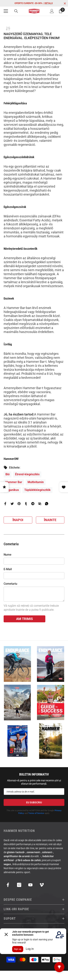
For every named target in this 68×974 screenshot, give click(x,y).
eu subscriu (34, 802)
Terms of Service (36, 813)
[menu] (6, 11)
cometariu (10, 583)
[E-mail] (39, 503)
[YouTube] (30, 885)
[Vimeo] (41, 885)
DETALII (48, 3)
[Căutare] (16, 11)
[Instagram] (19, 885)
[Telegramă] (32, 503)
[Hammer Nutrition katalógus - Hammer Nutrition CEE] (17, 702)
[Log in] (52, 11)
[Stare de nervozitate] (12, 503)
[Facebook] (5, 503)
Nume (7, 554)
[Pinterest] (19, 503)
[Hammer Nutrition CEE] (17, 664)
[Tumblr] (26, 503)
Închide (64, 3)
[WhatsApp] (46, 503)
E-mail (8, 569)
